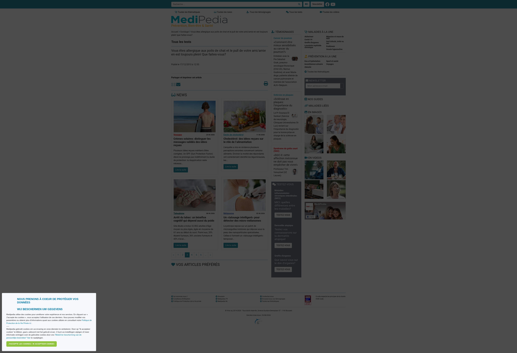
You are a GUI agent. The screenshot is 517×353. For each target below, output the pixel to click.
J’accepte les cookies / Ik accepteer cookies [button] (31, 344)
